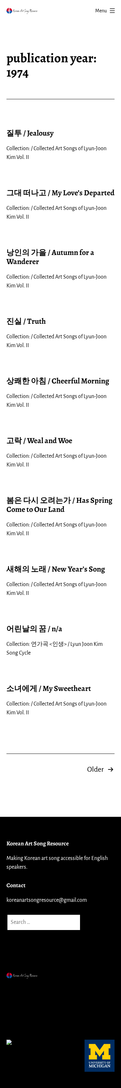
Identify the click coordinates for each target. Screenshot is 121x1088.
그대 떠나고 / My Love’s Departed (60, 192)
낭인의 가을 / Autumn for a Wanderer (50, 257)
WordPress (64, 990)
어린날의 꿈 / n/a (34, 628)
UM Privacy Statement (33, 1005)
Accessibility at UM (30, 1022)
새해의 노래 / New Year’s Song (55, 569)
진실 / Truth (26, 321)
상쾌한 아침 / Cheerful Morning (57, 381)
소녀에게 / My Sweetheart (48, 688)
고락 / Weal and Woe (39, 440)
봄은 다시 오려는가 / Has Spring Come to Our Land (59, 505)
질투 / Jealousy (30, 133)
